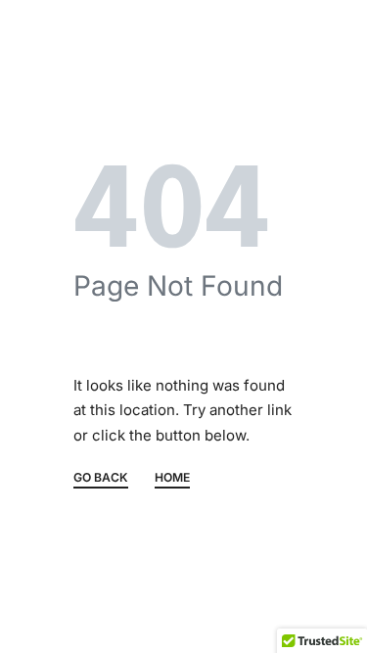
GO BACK (100, 478)
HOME (172, 478)
